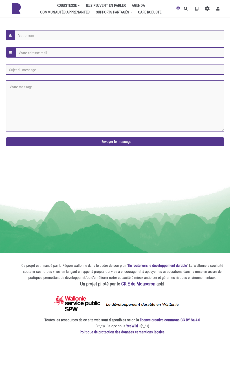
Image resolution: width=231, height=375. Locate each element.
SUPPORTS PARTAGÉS (112, 12)
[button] (218, 8)
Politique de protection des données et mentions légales (122, 332)
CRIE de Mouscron (138, 284)
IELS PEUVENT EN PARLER (106, 5)
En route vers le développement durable (157, 265)
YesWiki (132, 326)
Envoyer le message (116, 141)
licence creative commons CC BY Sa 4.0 (170, 320)
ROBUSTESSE (67, 5)
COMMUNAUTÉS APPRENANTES (65, 12)
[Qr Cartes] (196, 8)
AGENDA (138, 5)
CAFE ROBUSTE (149, 12)
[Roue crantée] (207, 8)
